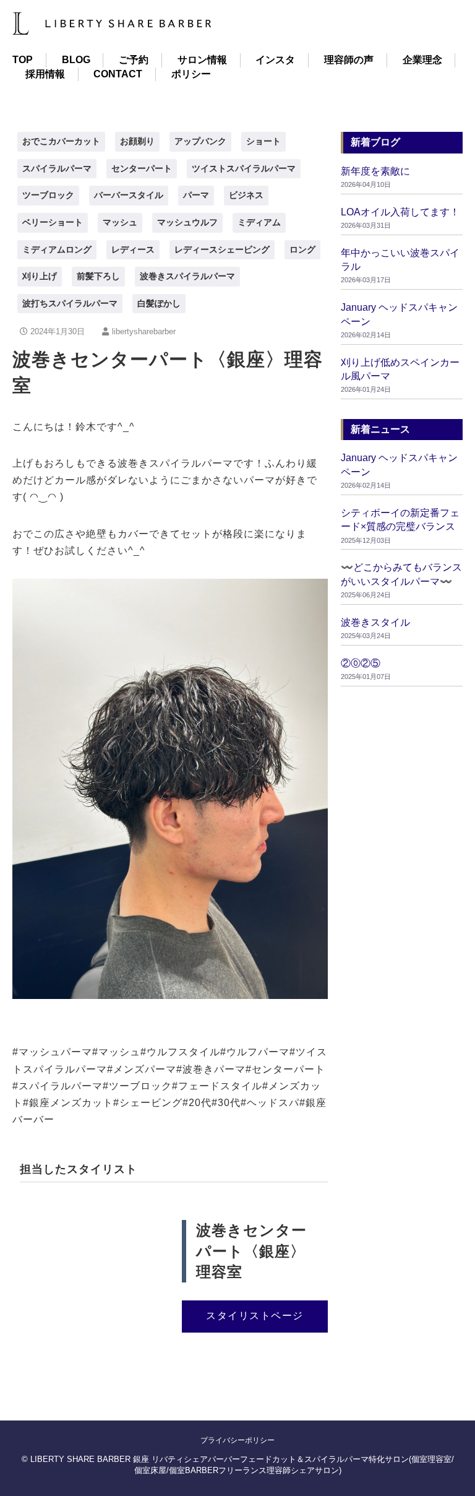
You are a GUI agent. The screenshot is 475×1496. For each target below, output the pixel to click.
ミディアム (259, 222)
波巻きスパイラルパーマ (187, 276)
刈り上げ (39, 276)
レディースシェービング (222, 249)
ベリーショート (52, 222)
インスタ (275, 59)
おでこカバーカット (61, 141)
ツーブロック (48, 195)
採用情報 (45, 74)
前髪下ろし (98, 276)
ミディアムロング (57, 249)
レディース (133, 249)
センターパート (141, 168)
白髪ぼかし (159, 303)
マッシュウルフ (187, 222)
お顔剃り (137, 141)
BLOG (76, 59)
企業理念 (422, 59)
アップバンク (200, 141)
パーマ (196, 195)
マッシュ (120, 222)
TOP (22, 59)
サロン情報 (202, 59)
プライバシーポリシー (237, 1440)
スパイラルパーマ (57, 168)
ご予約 (133, 59)
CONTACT (117, 74)
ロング (302, 249)
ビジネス (246, 195)
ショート (263, 141)
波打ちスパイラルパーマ (70, 303)
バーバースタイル (128, 195)
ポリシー (191, 74)
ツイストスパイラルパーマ (244, 168)
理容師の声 (349, 59)
